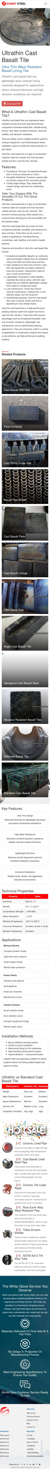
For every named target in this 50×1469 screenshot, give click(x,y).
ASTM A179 (4, 1442)
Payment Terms (32, 1420)
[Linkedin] (30, 1464)
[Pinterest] (36, 1464)
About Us (31, 1409)
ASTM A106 (4, 1449)
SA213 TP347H (32, 1442)
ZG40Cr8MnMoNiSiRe (35, 1456)
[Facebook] (21, 1464)
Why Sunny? (31, 1413)
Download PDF (13, 103)
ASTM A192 (4, 1439)
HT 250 (29, 1435)
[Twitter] (24, 1464)
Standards (4, 1431)
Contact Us (31, 1427)
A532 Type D (5, 1435)
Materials (31, 1431)
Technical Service (33, 1416)
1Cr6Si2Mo (31, 1439)
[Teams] (39, 1464)
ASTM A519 (4, 1452)
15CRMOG (31, 1446)
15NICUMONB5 (32, 1452)
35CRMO (30, 1449)
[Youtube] (33, 1464)
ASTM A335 (4, 1456)
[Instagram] (27, 1464)
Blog (28, 1423)
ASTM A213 (4, 1446)
